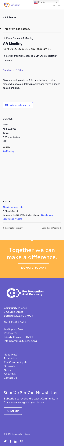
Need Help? (11, 354)
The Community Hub (12, 207)
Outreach (9, 366)
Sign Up (13, 411)
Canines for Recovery (14, 227)
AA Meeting (8, 151)
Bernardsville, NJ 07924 (18, 315)
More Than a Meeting (50, 227)
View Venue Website (12, 218)
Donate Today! (33, 268)
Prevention (10, 358)
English (42, 2)
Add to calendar (18, 105)
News (7, 370)
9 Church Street (13, 312)
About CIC (10, 374)
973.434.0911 (17, 322)
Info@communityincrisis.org (20, 341)
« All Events (9, 17)
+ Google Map (46, 214)
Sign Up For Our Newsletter (31, 392)
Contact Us (10, 377)
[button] (59, 4)
